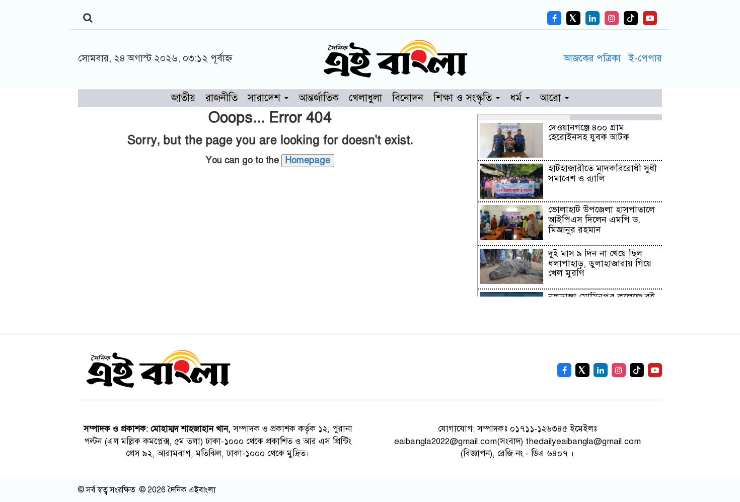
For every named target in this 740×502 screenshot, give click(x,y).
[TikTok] (631, 18)
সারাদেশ (265, 98)
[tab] (524, 117)
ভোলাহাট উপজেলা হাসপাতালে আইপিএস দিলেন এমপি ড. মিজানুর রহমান (601, 219)
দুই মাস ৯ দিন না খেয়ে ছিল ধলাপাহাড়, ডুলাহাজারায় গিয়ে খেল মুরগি (599, 263)
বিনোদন (407, 98)
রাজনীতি (221, 98)
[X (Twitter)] (573, 18)
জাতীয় (183, 98)
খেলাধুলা (365, 98)
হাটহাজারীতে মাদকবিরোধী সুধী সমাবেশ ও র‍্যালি (602, 173)
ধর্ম (517, 98)
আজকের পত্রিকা (593, 58)
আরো (552, 98)
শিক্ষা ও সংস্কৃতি (464, 98)
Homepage (307, 160)
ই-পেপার (645, 58)
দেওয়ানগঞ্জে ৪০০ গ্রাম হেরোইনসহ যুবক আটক (588, 132)
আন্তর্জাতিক (319, 98)
